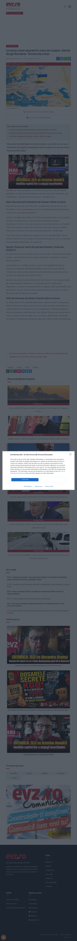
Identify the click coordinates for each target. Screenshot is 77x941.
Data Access (38, 486)
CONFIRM (25, 479)
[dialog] (38, 470)
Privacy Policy (49, 486)
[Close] (71, 455)
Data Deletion (28, 486)
